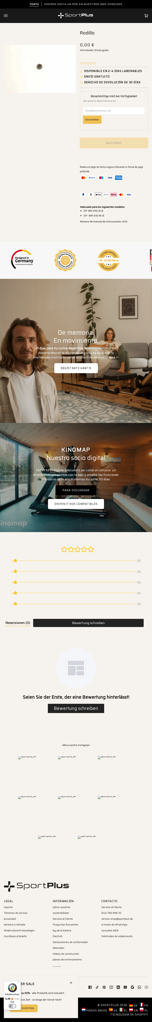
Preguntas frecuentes (65, 924)
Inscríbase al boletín (15, 936)
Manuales (58, 948)
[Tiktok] (97, 987)
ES (115, 1010)
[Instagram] (111, 987)
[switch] (12, 1006)
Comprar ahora (114, 156)
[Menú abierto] (9, 16)
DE (135, 1005)
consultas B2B (109, 930)
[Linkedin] (118, 987)
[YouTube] (125, 987)
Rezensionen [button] (17, 622)
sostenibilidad (61, 913)
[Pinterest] (104, 987)
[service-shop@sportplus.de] (146, 987)
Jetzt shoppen (23, 1008)
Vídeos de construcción (66, 954)
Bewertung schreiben (88, 623)
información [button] (63, 901)
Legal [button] (8, 901)
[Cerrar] (72, 981)
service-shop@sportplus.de (117, 919)
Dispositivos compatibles (76, 504)
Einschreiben (92, 119)
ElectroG (57, 936)
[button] (88, 63)
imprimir (8, 907)
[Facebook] (90, 987)
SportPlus (110, 1005)
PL (145, 1010)
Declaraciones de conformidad (70, 942)
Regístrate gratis (76, 368)
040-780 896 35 (111, 913)
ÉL (125, 1010)
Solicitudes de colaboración (117, 936)
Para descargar (76, 490)
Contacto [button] (109, 901)
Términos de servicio (15, 913)
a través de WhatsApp (114, 924)
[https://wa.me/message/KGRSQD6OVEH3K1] (139, 987)
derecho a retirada (14, 924)
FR (145, 1005)
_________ (57, 965)
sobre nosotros (61, 907)
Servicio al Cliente (63, 919)
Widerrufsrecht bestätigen (19, 930)
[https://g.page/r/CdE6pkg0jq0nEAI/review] (132, 987)
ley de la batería (62, 930)
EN (135, 1010)
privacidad (10, 919)
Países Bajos (96, 1010)
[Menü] (18, 983)
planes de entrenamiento (67, 959)
